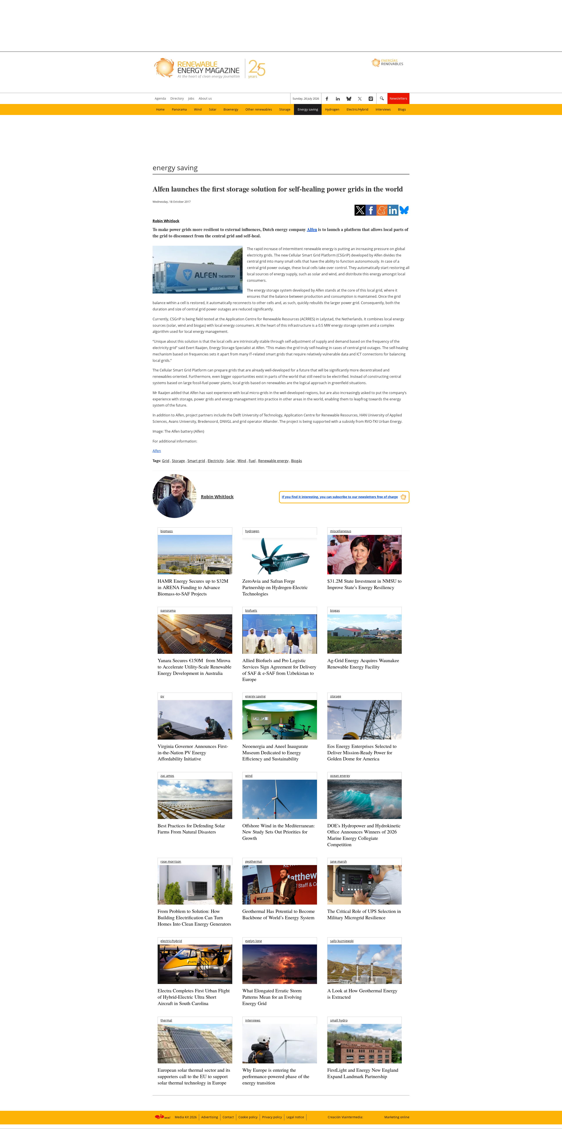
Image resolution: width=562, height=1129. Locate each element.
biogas (335, 610)
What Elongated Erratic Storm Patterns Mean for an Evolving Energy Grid (272, 996)
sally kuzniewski (342, 941)
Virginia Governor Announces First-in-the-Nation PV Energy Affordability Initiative (193, 752)
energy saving (255, 696)
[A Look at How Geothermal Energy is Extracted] (364, 972)
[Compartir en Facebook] (371, 210)
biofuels (251, 610)
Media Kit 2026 (186, 1117)
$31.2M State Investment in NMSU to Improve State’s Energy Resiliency (364, 584)
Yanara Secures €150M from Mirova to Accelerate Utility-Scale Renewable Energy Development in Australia (194, 666)
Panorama (179, 109)
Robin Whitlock (166, 221)
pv (162, 696)
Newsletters (398, 98)
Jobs (191, 98)
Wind (198, 109)
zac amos (167, 776)
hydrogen (252, 531)
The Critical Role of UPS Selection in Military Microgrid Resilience (364, 914)
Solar (212, 109)
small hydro (339, 1020)
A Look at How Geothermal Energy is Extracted (362, 993)
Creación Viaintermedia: (345, 1117)
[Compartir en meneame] (381, 210)
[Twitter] (359, 98)
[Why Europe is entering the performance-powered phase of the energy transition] (279, 1049)
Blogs (402, 109)
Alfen (312, 229)
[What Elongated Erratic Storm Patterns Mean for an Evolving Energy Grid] (279, 966)
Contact (228, 1117)
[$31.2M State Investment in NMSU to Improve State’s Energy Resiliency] (364, 561)
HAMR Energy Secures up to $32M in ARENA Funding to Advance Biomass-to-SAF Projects (193, 587)
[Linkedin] (337, 98)
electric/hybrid (171, 941)
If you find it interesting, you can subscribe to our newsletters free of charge (340, 497)
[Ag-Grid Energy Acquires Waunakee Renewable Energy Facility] (364, 635)
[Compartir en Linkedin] (392, 210)
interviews (252, 1020)
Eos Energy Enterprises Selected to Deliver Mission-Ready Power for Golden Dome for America (361, 752)
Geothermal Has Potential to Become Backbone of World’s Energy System (278, 914)
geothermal (253, 861)
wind (248, 776)
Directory (177, 98)
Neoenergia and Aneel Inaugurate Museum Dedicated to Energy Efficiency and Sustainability (275, 752)
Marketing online (396, 1117)
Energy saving (308, 109)
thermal (166, 1020)
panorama (168, 610)
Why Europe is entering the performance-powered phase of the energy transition (275, 1076)
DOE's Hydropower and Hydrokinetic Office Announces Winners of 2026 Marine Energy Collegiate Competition (364, 835)
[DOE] (364, 805)
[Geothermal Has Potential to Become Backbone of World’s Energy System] (279, 891)
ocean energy (340, 776)
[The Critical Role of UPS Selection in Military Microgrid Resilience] (364, 891)
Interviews (383, 109)
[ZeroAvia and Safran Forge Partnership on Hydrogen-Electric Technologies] (279, 562)
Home (160, 109)
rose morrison (170, 861)
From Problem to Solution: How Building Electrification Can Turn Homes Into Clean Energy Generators (194, 917)
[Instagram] (370, 98)
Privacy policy (272, 1117)
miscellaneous (340, 531)
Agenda (160, 98)
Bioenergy (230, 109)
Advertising (209, 1117)
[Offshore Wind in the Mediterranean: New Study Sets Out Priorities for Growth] (279, 809)
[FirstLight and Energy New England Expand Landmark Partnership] (364, 1053)
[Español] (387, 62)
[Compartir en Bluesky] (403, 210)
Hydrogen (332, 109)
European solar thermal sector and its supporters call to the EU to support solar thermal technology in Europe (194, 1076)
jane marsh (338, 861)
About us (205, 98)
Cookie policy (248, 1117)
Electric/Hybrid (357, 109)
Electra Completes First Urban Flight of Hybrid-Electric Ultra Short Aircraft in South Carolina (194, 996)
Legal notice (295, 1117)
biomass (166, 531)
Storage (284, 109)
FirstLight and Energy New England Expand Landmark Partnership (362, 1073)
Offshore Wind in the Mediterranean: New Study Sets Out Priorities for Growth (278, 831)
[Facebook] (326, 98)
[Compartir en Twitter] (360, 210)
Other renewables (258, 109)
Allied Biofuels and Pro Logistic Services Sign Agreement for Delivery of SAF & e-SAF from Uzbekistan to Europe (279, 669)
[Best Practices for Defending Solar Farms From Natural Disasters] (195, 805)
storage (335, 696)
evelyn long (253, 941)
